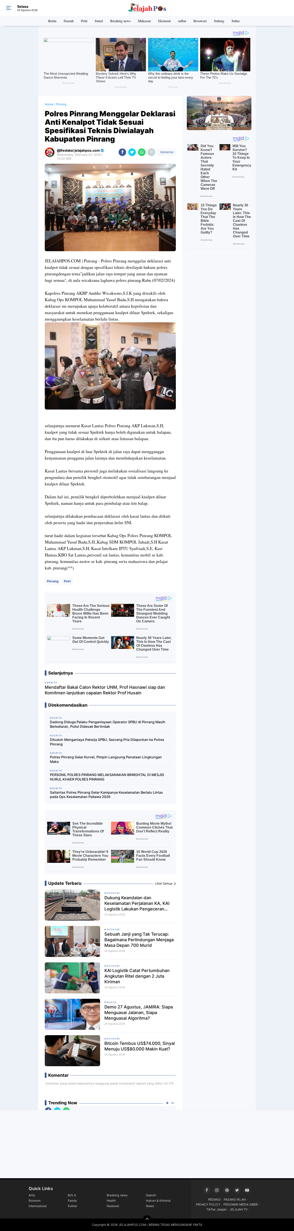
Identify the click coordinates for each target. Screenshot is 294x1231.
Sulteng (219, 21)
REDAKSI (214, 1199)
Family (72, 1200)
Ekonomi (164, 21)
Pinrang (53, 581)
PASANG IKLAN (235, 1199)
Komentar (166, 152)
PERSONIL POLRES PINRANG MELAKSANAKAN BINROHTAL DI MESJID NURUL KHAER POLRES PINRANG (107, 777)
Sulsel (99, 21)
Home (49, 104)
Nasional (113, 1206)
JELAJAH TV (239, 1209)
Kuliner (72, 1206)
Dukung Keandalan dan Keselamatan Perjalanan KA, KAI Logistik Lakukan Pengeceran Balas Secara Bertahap (136, 903)
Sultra (236, 21)
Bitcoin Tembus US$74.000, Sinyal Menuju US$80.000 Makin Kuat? (139, 1046)
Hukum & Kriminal (158, 1200)
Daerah (69, 21)
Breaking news (120, 21)
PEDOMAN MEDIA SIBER (240, 1204)
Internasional (37, 1206)
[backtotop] (147, 1219)
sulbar (182, 21)
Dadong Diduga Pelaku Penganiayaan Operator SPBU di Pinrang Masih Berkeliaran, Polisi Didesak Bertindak (107, 724)
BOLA (72, 1195)
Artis (32, 1195)
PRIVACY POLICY (208, 1204)
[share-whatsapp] (141, 152)
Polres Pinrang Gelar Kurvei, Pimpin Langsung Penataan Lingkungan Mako (106, 759)
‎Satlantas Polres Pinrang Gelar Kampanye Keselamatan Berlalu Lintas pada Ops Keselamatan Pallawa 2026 (106, 794)
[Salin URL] (151, 152)
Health (111, 1200)
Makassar (144, 21)
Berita (52, 21)
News (150, 1206)
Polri (84, 21)
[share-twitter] (132, 152)
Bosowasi (200, 21)
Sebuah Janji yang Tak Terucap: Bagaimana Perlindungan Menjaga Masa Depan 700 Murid (139, 940)
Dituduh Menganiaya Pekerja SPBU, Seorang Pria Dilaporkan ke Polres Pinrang (107, 741)
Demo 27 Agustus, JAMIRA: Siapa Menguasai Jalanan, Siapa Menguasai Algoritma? (138, 1012)
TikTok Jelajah (216, 1209)
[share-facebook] (122, 152)
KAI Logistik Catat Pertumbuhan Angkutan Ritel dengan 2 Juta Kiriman (137, 976)
